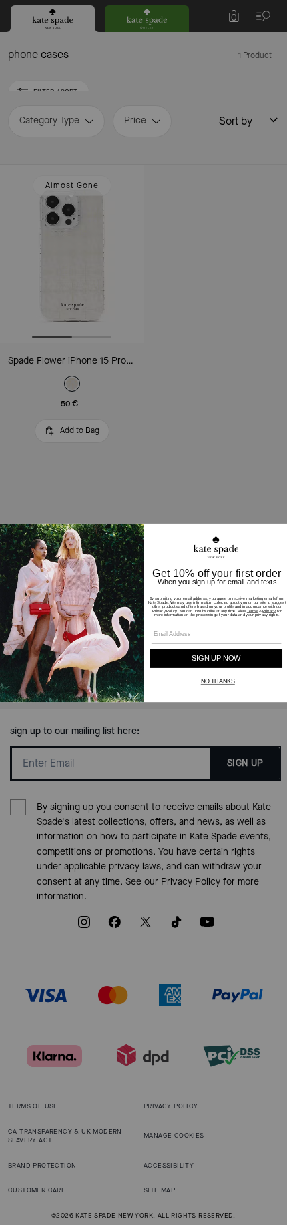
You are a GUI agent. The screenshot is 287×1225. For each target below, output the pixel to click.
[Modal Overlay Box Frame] (143, 612)
